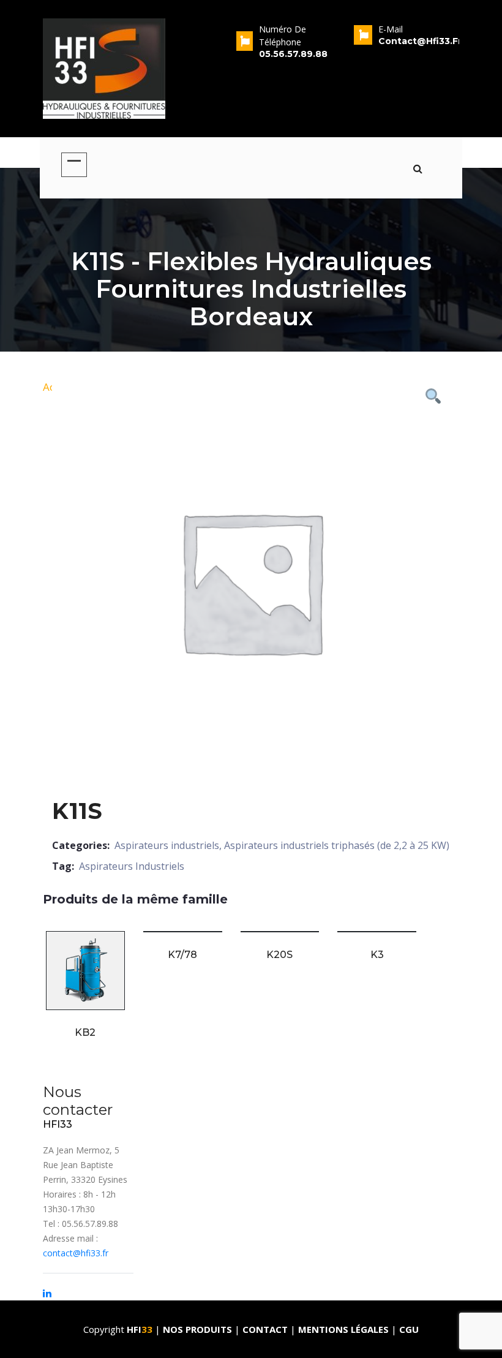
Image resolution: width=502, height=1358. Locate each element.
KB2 (85, 1032)
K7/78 (182, 954)
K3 (377, 954)
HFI (139, 1329)
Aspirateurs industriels (166, 845)
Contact (266, 1329)
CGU (409, 1329)
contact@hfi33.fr (75, 1253)
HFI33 (57, 1124)
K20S (279, 954)
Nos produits (198, 1329)
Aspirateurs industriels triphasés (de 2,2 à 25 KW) (336, 845)
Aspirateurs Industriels (131, 866)
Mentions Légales (343, 1329)
